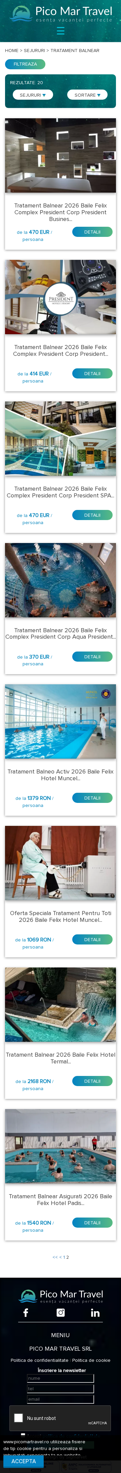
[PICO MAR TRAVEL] (60, 13)
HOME (11, 50)
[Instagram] (60, 1312)
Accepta (23, 1461)
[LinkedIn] (95, 1312)
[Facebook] (25, 1312)
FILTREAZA (25, 64)
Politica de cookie (91, 1360)
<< (55, 1257)
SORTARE (86, 95)
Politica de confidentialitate (40, 1360)
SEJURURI (31, 95)
